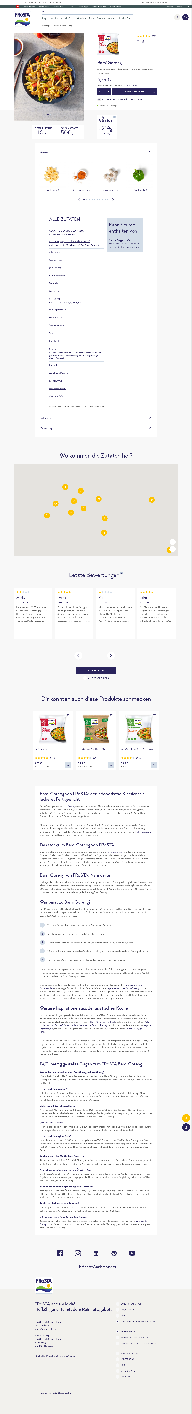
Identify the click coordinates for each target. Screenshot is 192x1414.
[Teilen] (143, 41)
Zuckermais (54, 291)
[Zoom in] (173, 542)
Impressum (127, 1377)
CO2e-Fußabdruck (131, 1304)
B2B (15, 6)
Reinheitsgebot (44, 6)
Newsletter (127, 1310)
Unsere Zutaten (29, 6)
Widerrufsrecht (130, 1353)
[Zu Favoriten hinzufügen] (138, 41)
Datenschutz (128, 1371)
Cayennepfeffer (62, 358)
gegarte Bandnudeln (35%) (67, 230)
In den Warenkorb (134, 91)
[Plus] (108, 91)
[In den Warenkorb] (68, 765)
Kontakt (180, 6)
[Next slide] (112, 199)
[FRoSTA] (22, 19)
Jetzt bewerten (96, 670)
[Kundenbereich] (177, 17)
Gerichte (56, 26)
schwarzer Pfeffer (57, 388)
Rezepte (71, 6)
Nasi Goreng (69, 806)
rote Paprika (55, 251)
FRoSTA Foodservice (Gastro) (137, 1343)
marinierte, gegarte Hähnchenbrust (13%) (69, 241)
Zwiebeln (53, 283)
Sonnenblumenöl (57, 325)
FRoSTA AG (126, 1331)
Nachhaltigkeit (59, 6)
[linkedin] (96, 1253)
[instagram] (78, 1253)
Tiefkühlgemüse (114, 851)
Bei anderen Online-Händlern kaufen (123, 99)
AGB (123, 1365)
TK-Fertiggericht (143, 831)
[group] (52, 177)
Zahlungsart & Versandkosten (138, 1321)
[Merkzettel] (188, 6)
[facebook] (60, 1253)
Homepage (46, 26)
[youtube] (132, 1253)
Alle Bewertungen (98, 678)
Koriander (54, 365)
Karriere (170, 6)
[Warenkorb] (185, 17)
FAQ (123, 1315)
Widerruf (126, 1359)
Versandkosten (131, 85)
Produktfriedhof (115, 6)
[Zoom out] (173, 549)
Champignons (55, 259)
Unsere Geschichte (99, 6)
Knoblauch (54, 340)
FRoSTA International (133, 1337)
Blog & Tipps (83, 6)
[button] (48, 114)
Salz (51, 333)
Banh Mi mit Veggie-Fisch (102, 1021)
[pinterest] (114, 1253)
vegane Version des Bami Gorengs (122, 988)
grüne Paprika (56, 267)
